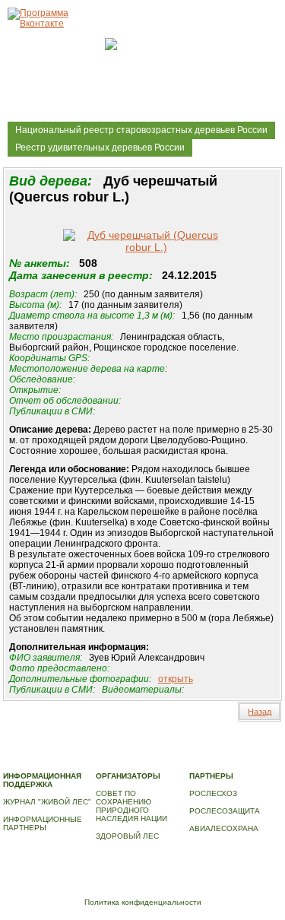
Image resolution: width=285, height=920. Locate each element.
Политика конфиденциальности (142, 902)
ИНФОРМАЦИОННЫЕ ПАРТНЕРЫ (42, 823)
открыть (175, 679)
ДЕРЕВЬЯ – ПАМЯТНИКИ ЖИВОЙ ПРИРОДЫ (149, 751)
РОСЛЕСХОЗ (213, 793)
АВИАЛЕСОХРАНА (223, 828)
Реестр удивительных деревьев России (100, 147)
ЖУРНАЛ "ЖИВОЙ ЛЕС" (47, 802)
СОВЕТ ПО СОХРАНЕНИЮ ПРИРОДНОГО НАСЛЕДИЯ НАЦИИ (131, 806)
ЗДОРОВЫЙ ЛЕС (127, 836)
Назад (259, 711)
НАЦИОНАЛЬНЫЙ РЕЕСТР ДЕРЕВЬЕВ (75, 760)
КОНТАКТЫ (209, 760)
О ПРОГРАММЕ (31, 751)
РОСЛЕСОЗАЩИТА (224, 811)
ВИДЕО (168, 760)
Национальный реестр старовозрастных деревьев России (141, 130)
